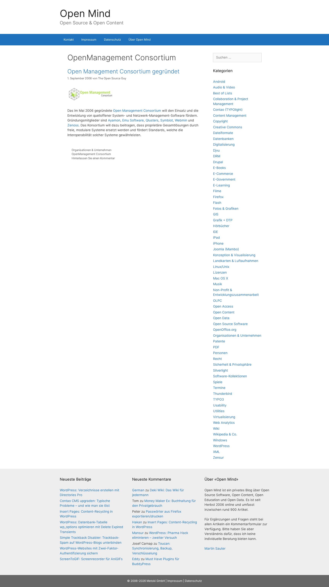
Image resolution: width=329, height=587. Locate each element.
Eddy (136, 559)
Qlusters (152, 120)
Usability (219, 405)
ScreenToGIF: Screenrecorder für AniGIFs (91, 559)
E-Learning (221, 185)
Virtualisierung (224, 417)
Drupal (218, 162)
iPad (216, 237)
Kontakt (69, 39)
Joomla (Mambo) (226, 249)
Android (219, 82)
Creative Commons (227, 127)
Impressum (88, 39)
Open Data (221, 318)
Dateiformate (223, 133)
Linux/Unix (221, 267)
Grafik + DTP (222, 220)
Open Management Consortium (137, 110)
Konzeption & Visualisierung (234, 255)
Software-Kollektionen (230, 376)
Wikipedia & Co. (225, 434)
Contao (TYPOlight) (228, 110)
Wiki (216, 428)
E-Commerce (223, 174)
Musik (217, 284)
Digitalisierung (224, 144)
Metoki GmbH (156, 581)
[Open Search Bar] (263, 39)
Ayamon (114, 120)
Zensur (218, 457)
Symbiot (166, 120)
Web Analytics (224, 423)
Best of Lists (222, 93)
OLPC (217, 301)
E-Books (219, 168)
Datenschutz (112, 39)
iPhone (218, 243)
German (138, 490)
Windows (220, 440)
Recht (217, 359)
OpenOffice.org (224, 330)
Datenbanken (223, 139)
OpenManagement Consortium (91, 154)
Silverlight (220, 370)
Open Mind (85, 13)
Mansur (138, 533)
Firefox (218, 197)
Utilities (218, 411)
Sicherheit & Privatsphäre (232, 364)
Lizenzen (220, 272)
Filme (217, 191)
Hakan (137, 522)
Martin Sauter (214, 548)
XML (216, 452)
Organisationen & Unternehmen (91, 150)
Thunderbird (222, 394)
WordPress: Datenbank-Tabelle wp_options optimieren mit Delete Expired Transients (91, 527)
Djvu (216, 150)
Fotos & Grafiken (225, 208)
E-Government (224, 179)
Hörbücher (221, 226)
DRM (216, 156)
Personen (220, 353)
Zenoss (73, 125)
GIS (215, 214)
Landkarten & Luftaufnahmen (235, 261)
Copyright (220, 121)
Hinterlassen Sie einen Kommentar (93, 158)
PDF (216, 347)
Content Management (229, 115)
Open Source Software (230, 324)
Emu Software (133, 120)
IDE (215, 232)
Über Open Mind (140, 39)
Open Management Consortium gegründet (123, 71)
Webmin (181, 120)
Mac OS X (220, 278)
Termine (219, 388)
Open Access (223, 306)
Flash (217, 203)
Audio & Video (224, 87)
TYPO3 (218, 399)
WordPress (221, 446)
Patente (219, 341)
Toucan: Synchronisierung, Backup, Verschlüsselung (152, 548)
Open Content (223, 312)
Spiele (217, 382)
